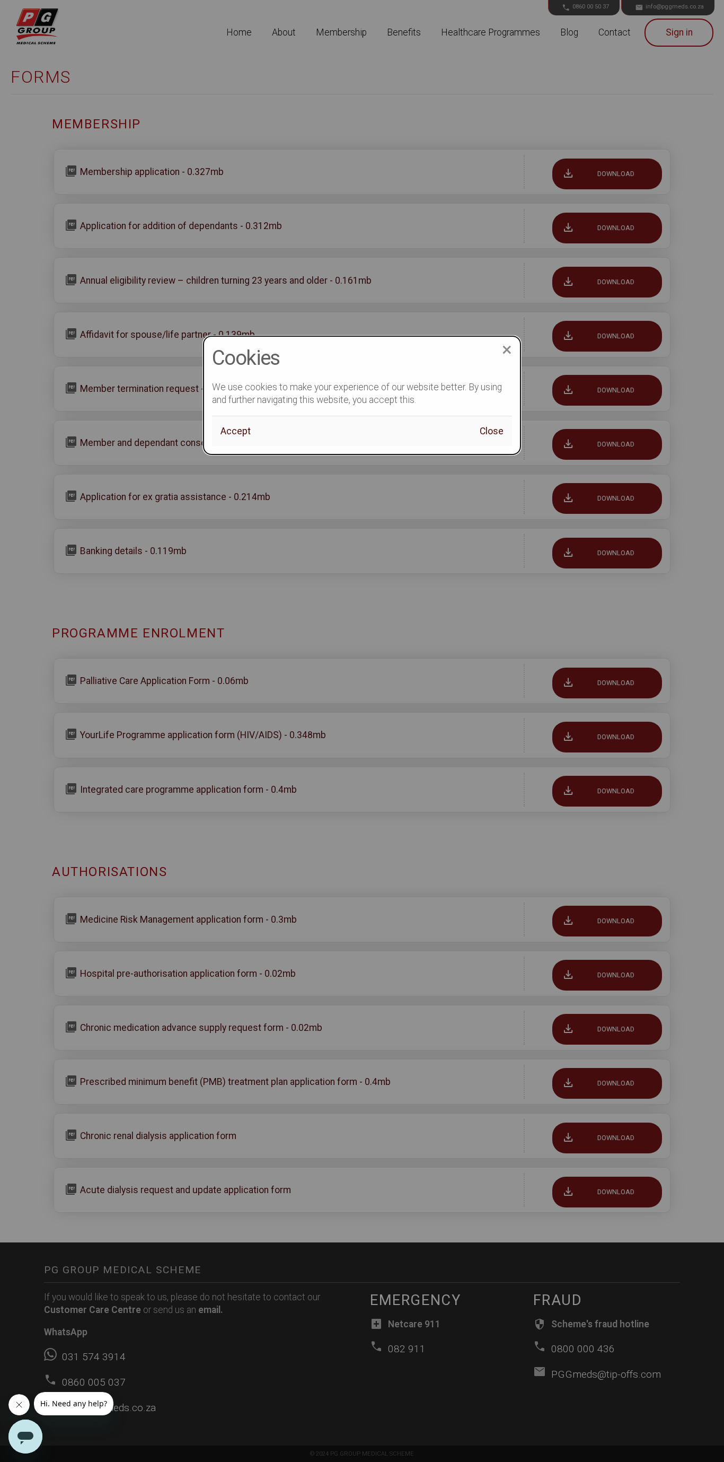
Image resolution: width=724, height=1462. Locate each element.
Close (492, 431)
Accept (235, 431)
